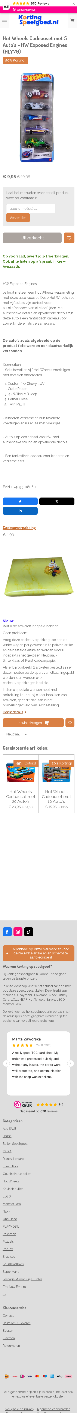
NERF (6, 1211)
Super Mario (11, 1271)
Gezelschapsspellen (17, 1174)
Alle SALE (9, 1128)
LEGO (7, 1196)
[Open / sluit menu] (4, 20)
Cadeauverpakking (19, 527)
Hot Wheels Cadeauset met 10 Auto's (56, 796)
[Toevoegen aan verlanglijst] (69, 238)
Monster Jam (12, 1204)
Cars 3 (7, 1151)
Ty (4, 1294)
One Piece (10, 1219)
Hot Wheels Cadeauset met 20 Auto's (20, 796)
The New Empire (14, 1286)
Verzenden (18, 218)
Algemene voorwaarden (53, 1409)
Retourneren (11, 1345)
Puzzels (8, 1241)
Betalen (8, 1330)
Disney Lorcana (13, 1158)
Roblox (8, 1249)
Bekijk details (13, 712)
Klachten (9, 1338)
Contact (8, 1315)
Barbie (7, 1136)
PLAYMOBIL (11, 1226)
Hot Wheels (11, 1181)
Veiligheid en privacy (19, 1409)
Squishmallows (13, 1264)
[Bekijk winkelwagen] (72, 20)
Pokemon (9, 1234)
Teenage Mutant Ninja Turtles (22, 1279)
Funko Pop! (10, 1166)
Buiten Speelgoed (15, 1143)
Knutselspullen (13, 1189)
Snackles (9, 1256)
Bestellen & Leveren (17, 1323)
